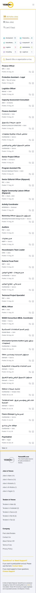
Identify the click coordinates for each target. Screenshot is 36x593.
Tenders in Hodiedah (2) (11, 508)
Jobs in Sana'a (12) (9, 480)
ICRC (4, 253)
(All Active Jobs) (10, 17)
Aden (8, 69)
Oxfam (4, 321)
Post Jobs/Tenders (9, 533)
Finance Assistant (9, 111)
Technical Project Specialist (13, 295)
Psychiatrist (7, 437)
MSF (3, 264)
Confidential (6, 114)
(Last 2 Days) (9, 28)
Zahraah (4, 357)
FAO (3, 298)
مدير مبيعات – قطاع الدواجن (13, 273)
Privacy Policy (7, 549)
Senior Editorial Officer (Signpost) (16, 179)
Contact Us (7, 537)
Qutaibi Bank (6, 332)
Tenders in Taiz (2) (9, 520)
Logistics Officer (9, 89)
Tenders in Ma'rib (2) (9, 516)
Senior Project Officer (11, 157)
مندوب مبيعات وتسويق (11, 123)
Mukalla (14, 346)
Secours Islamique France (10, 171)
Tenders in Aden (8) (9, 504)
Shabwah (14, 207)
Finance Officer (8, 66)
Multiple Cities (16, 392)
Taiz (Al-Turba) (11, 80)
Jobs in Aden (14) (8, 476)
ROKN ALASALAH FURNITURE (11, 125)
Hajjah (9, 440)
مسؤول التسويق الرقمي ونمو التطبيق (17, 378)
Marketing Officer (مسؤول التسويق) (16, 216)
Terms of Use (7, 545)
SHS (3, 80)
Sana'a (14, 137)
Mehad (4, 91)
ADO (3, 103)
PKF (3, 230)
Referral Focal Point (10, 261)
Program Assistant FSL (11, 168)
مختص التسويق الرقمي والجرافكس (16, 146)
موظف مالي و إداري (9, 426)
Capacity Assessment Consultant (15, 100)
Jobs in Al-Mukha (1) (10, 487)
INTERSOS (5, 207)
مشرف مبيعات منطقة (11, 389)
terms (28, 585)
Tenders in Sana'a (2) (10, 512)
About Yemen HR (8, 541)
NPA (3, 69)
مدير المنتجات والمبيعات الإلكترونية (16, 366)
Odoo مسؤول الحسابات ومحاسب (15, 355)
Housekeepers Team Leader (13, 250)
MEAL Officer (7, 307)
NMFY (4, 241)
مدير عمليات (7, 239)
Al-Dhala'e (12, 160)
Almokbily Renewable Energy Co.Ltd (13, 219)
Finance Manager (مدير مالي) (13, 414)
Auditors (5, 227)
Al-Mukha (10, 103)
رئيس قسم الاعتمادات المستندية (15, 329)
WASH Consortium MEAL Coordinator (17, 318)
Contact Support (9, 571)
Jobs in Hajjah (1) (8, 491)
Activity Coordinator (10, 204)
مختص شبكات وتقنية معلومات (14, 134)
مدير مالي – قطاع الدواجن (11, 284)
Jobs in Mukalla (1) (9, 483)
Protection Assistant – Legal (13, 77)
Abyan (8, 196)
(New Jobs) (8, 22)
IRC (3, 182)
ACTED (4, 160)
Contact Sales (17, 566)
